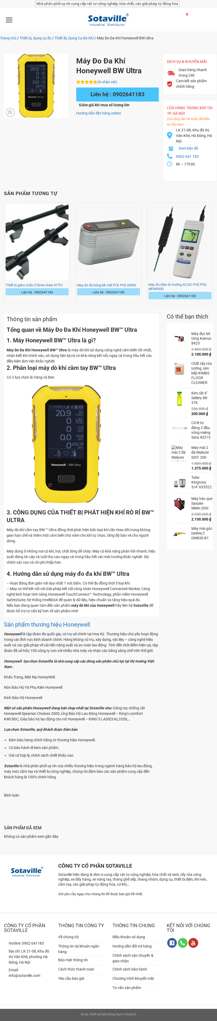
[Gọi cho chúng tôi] (183, 943)
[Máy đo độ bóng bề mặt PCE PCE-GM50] (108, 241)
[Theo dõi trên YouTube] (193, 943)
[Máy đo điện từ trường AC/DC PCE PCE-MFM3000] (179, 241)
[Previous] (4, 253)
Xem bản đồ (188, 148)
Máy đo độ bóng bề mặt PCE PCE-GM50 (106, 285)
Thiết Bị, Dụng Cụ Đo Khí (74, 38)
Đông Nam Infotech (121, 1014)
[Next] (213, 253)
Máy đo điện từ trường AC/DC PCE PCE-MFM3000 (177, 287)
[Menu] (9, 19)
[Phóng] (10, 112)
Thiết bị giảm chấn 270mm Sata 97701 (34, 285)
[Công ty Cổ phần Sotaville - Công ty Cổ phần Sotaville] (108, 19)
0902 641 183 (187, 156)
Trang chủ (8, 38)
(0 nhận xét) (107, 82)
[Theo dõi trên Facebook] (172, 943)
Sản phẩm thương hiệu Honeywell (47, 624)
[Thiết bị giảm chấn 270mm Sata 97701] (37, 241)
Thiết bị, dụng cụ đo (35, 38)
